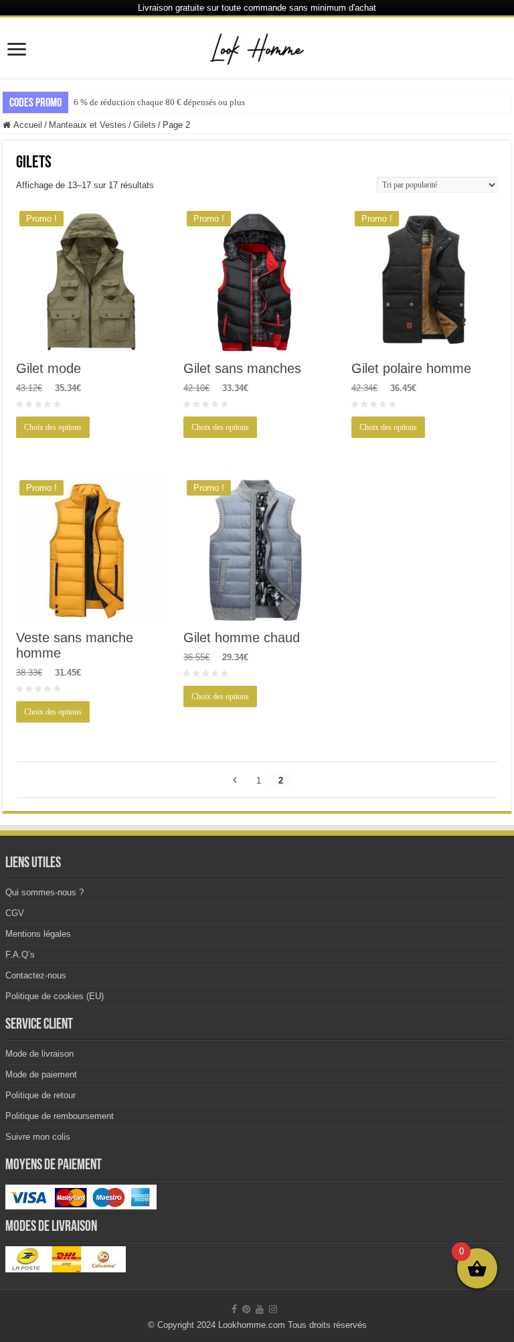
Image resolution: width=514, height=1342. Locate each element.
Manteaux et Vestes (87, 125)
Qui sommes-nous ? (44, 892)
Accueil (27, 125)
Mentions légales (38, 934)
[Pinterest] (246, 1309)
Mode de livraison (39, 1054)
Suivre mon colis (37, 1137)
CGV (14, 913)
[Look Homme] (257, 47)
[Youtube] (259, 1309)
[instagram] (273, 1309)
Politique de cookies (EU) (54, 996)
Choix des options (53, 427)
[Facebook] (234, 1309)
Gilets (144, 125)
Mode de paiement (41, 1074)
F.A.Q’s (20, 955)
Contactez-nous (35, 975)
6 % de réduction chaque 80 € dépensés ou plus (159, 102)
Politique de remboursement (59, 1116)
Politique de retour (40, 1095)
